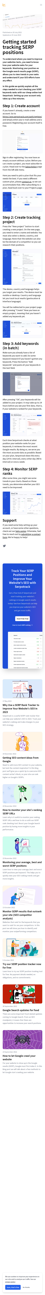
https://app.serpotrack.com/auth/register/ (22, 116)
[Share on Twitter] (4, 546)
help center (21, 531)
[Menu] (41, 4)
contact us (26, 181)
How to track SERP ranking (21, 625)
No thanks (26, 1287)
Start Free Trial (22, 619)
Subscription (31, 166)
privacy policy (10, 1282)
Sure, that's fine (13, 1287)
